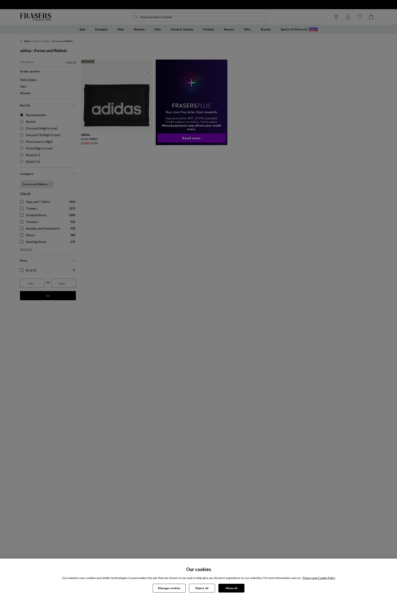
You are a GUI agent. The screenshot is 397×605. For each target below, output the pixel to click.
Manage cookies (169, 588)
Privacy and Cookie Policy (318, 578)
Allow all (231, 588)
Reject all (201, 588)
